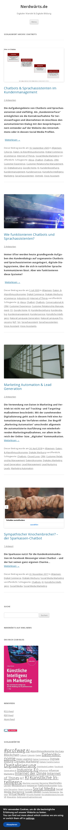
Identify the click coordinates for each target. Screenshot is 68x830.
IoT (22, 778)
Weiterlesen (12, 139)
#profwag (14, 750)
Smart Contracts (25, 789)
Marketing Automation (22, 468)
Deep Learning (24, 759)
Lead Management (31, 464)
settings (30, 818)
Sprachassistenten (24, 175)
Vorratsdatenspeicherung (52, 794)
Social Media (16, 585)
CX (5, 167)
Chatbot (39, 159)
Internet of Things (26, 155)
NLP (14, 322)
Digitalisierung (15, 167)
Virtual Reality (17, 794)
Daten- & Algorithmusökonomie (28, 151)
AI (18, 302)
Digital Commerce (54, 151)
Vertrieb (39, 175)
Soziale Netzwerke (50, 792)
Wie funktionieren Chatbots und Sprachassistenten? (29, 236)
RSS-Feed (9, 711)
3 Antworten (10, 246)
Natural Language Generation (25, 318)
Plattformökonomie (47, 785)
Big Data (59, 751)
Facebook (58, 766)
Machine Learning (31, 783)
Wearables (11, 797)
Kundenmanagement (14, 171)
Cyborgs (8, 151)
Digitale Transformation (49, 762)
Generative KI (10, 770)
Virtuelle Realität (33, 794)
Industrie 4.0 (23, 298)
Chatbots (48, 159)
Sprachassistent (29, 322)
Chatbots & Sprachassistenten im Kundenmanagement (30, 90)
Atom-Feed (9, 719)
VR (5, 797)
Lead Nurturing (49, 464)
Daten (38, 755)
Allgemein (56, 147)
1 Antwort (8, 546)
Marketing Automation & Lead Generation (27, 386)
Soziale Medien (33, 791)
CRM (56, 159)
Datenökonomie (34, 460)
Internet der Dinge (30, 773)
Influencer (43, 770)
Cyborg (23, 755)
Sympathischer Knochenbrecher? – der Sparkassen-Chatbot (31, 536)
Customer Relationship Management (44, 163)
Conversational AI (54, 302)
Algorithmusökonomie (42, 751)
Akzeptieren (11, 824)
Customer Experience (14, 163)
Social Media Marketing (47, 155)
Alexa (31, 159)
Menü (34, 22)
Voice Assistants (28, 326)
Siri (18, 322)
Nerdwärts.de (34, 6)
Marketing (9, 175)
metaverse (32, 785)
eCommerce (10, 155)
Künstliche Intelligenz (53, 171)
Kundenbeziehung (49, 167)
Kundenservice (33, 171)
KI (38, 167)
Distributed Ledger (45, 766)
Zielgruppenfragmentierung (29, 797)
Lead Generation (12, 464)
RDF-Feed (8, 715)
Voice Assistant (51, 175)
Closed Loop (33, 456)
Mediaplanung (19, 785)
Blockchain (11, 755)
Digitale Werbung (53, 294)
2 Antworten (10, 100)
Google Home (29, 167)
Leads (7, 468)
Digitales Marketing (52, 460)
